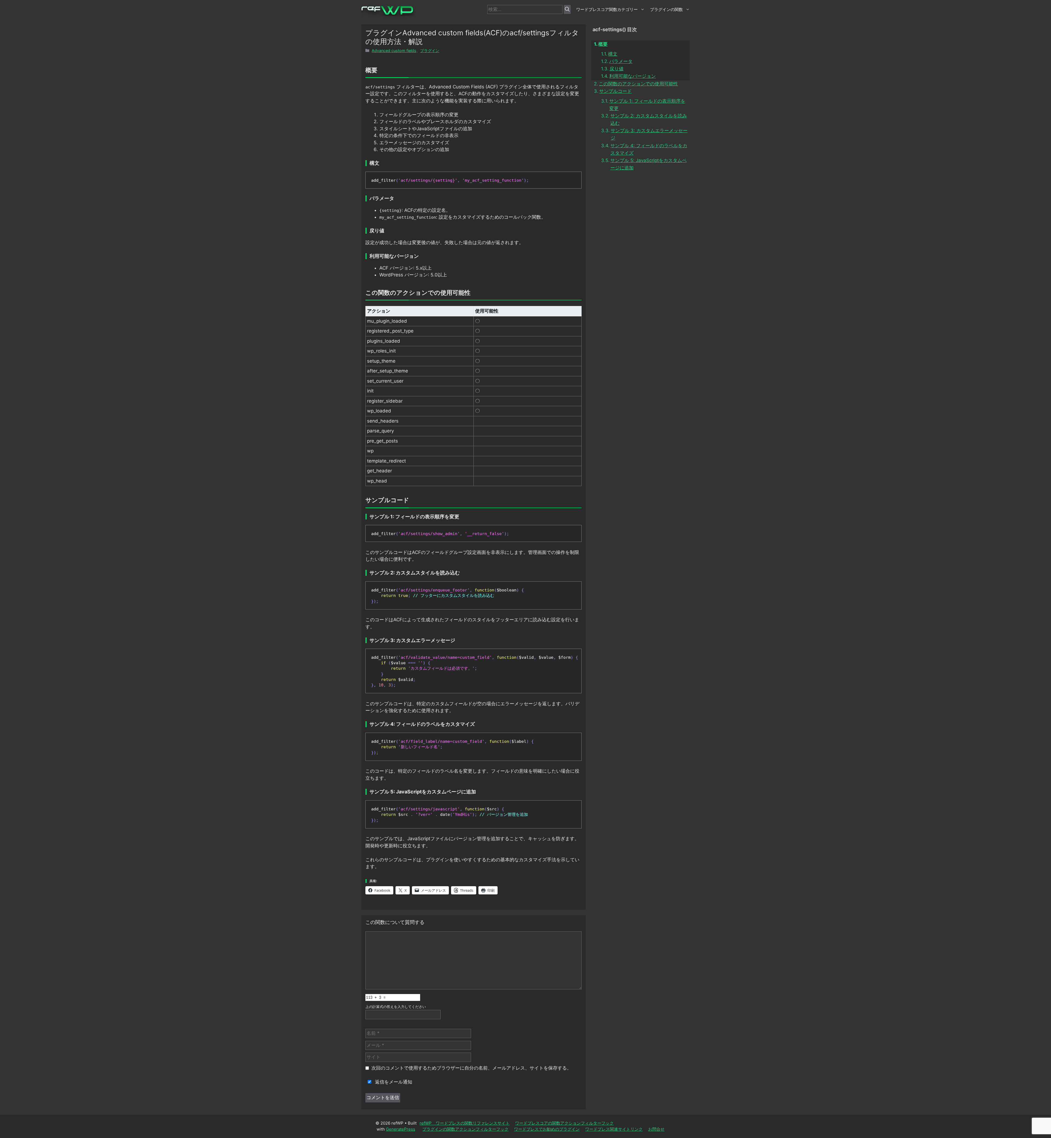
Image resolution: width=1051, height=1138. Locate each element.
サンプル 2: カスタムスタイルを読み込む (648, 119)
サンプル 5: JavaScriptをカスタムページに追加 (648, 164)
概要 (603, 44)
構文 (612, 54)
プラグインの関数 (666, 9)
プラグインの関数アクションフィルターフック (465, 1129)
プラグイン (429, 50)
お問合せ (656, 1129)
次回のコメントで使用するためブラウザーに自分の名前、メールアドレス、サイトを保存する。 (471, 1068)
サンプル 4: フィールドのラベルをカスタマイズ (648, 149)
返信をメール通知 (393, 1082)
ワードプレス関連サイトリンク (614, 1129)
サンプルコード (615, 91)
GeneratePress (400, 1129)
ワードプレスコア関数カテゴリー (607, 9)
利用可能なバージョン (632, 76)
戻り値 (616, 68)
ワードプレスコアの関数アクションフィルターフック (564, 1123)
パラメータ (621, 61)
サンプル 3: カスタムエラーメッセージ (649, 134)
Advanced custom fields (394, 50)
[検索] (567, 9)
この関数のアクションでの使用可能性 (638, 83)
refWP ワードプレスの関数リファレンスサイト (465, 1123)
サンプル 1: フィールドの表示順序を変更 (647, 104)
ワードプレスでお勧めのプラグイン (547, 1129)
